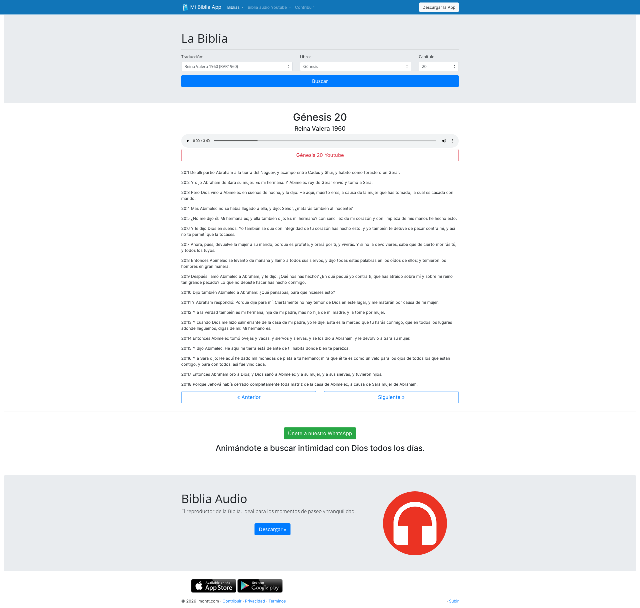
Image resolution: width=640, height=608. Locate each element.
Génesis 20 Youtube (320, 155)
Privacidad (255, 601)
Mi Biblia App (205, 7)
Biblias (234, 7)
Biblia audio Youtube (268, 7)
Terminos (277, 601)
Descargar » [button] (272, 529)
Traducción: (192, 56)
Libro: (305, 56)
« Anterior (248, 397)
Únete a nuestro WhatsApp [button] (320, 433)
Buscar (320, 81)
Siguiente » (391, 397)
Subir (454, 601)
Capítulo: (427, 56)
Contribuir (304, 7)
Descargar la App (439, 7)
